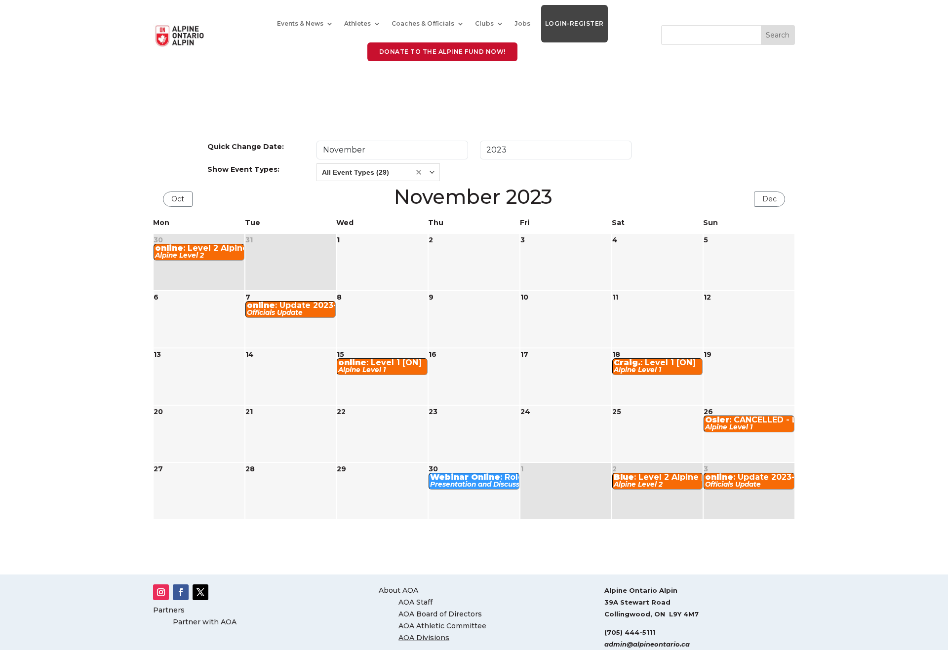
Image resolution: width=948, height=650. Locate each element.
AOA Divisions (423, 637)
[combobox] (378, 172)
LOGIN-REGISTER (574, 23)
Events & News (300, 23)
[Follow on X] (200, 592)
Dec (769, 198)
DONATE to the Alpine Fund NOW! (442, 51)
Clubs (484, 23)
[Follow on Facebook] (181, 592)
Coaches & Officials (423, 23)
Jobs (522, 23)
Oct (177, 198)
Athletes (357, 23)
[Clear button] (419, 172)
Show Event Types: (243, 169)
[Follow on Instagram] (161, 592)
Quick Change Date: (245, 146)
